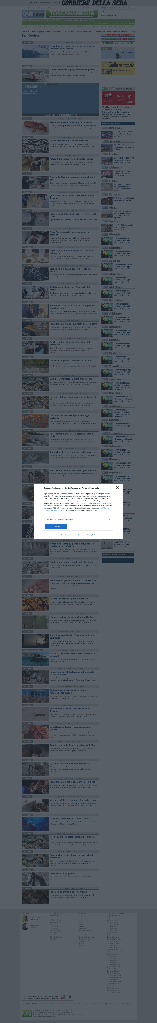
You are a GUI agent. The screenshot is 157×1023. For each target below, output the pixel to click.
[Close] (118, 488)
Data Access (78, 535)
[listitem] (78, 519)
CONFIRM (56, 526)
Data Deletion (65, 535)
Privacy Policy (92, 535)
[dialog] (78, 511)
